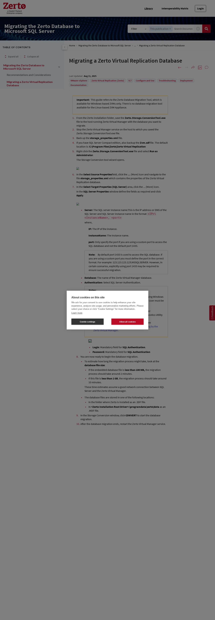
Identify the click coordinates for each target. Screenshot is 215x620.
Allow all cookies (127, 321)
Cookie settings (87, 321)
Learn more (76, 313)
